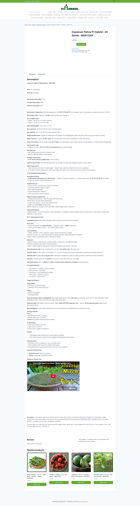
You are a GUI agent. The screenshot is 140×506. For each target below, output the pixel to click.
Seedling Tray (93, 12)
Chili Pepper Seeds (83, 50)
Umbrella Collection (104, 15)
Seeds (88, 50)
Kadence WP (84, 501)
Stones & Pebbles (46, 15)
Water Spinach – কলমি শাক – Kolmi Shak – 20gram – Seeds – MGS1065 (36, 476)
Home (50, 12)
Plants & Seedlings (82, 12)
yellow (86, 51)
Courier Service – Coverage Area (76, 17)
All (77, 50)
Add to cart (81, 44)
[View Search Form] (114, 1)
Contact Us (91, 17)
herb (80, 51)
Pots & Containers (34, 15)
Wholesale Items (50, 17)
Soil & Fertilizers (69, 12)
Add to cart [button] (36, 484)
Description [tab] (32, 74)
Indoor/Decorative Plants (88, 15)
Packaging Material (37, 17)
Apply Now (99, 17)
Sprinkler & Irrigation (71, 15)
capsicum (76, 51)
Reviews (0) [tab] (41, 74)
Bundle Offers (58, 15)
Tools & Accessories (105, 12)
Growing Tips (61, 17)
